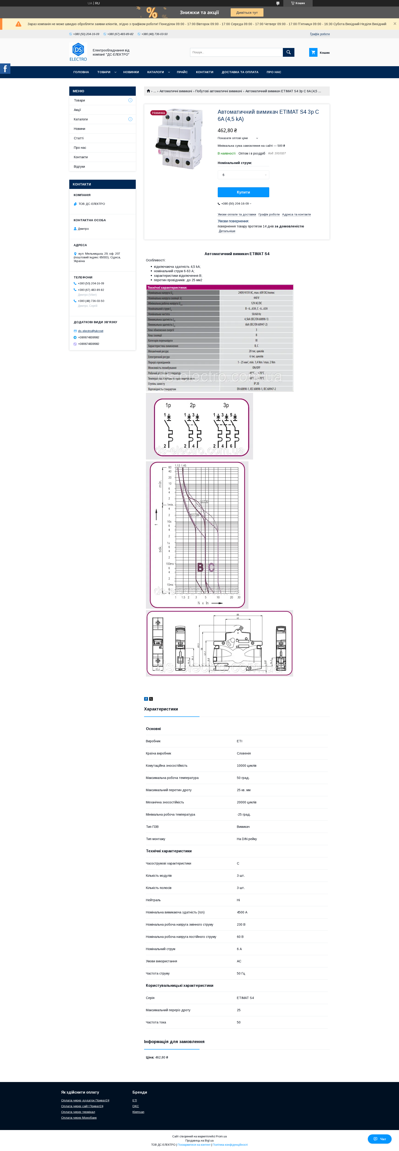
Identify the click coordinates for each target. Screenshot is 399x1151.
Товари (103, 72)
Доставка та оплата (240, 72)
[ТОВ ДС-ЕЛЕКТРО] (78, 60)
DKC (136, 1106)
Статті (79, 138)
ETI (135, 1100)
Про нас (274, 72)
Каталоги (155, 72)
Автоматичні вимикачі (176, 91)
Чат (383, 1139)
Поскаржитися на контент (194, 1144)
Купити (243, 192)
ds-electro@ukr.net (90, 331)
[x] (151, 699)
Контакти (204, 72)
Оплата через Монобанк (79, 1117)
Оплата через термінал (78, 1112)
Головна (81, 72)
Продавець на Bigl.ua (199, 1140)
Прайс (182, 72)
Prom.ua (221, 1136)
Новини (79, 129)
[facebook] (146, 699)
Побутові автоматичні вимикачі (218, 91)
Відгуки (79, 166)
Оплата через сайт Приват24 (82, 1106)
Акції (77, 110)
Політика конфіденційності (230, 1144)
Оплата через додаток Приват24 (85, 1100)
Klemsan (138, 1112)
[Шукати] (288, 52)
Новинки (131, 72)
